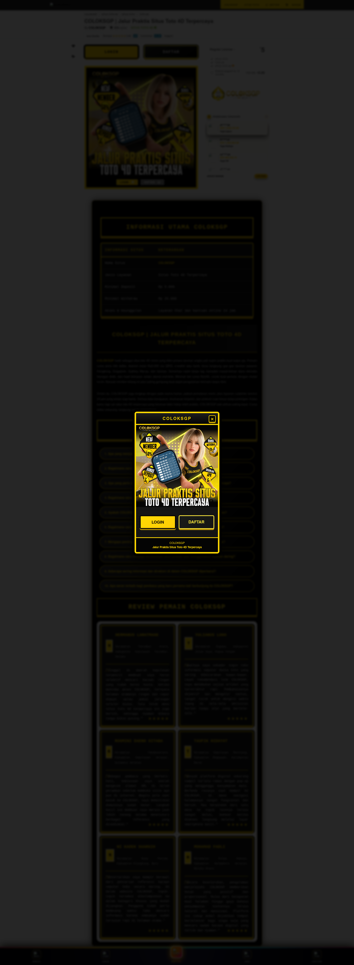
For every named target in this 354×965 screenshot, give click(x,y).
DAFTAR (196, 522)
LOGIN (158, 522)
